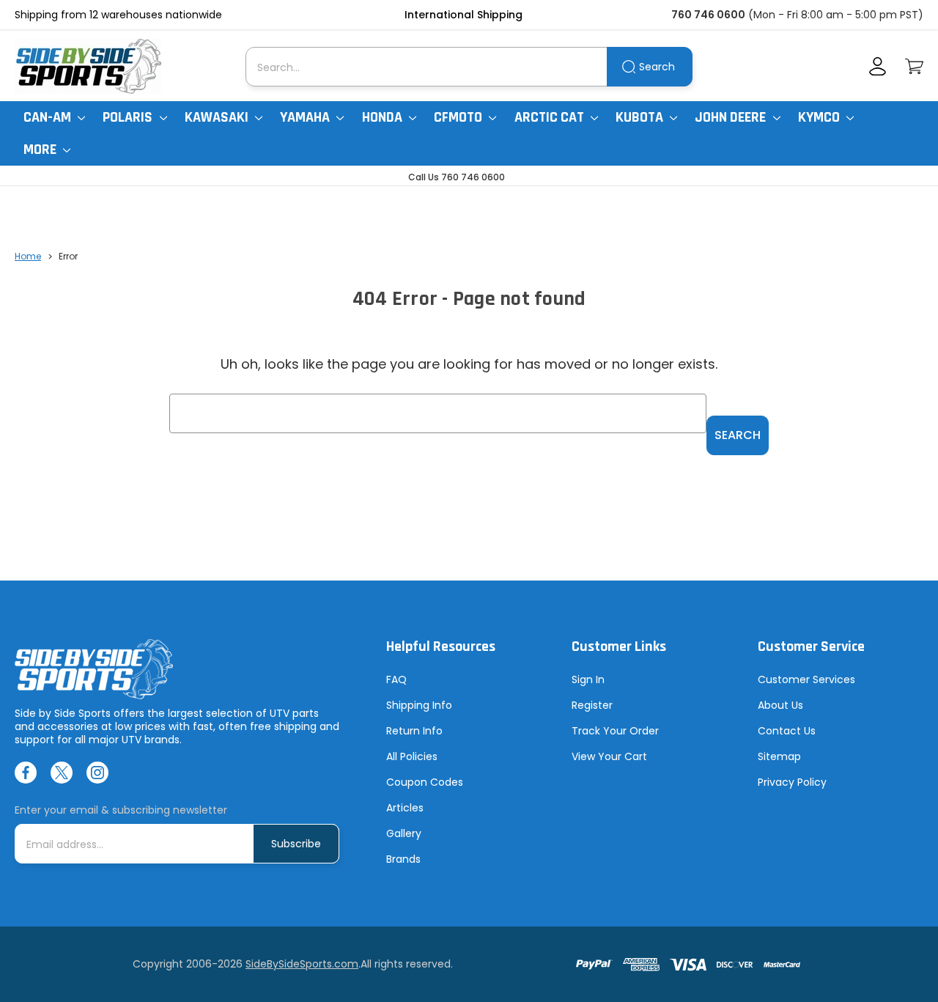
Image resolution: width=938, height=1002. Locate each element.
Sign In (588, 679)
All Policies (411, 756)
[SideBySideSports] (88, 66)
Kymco (820, 117)
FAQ (396, 679)
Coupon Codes (424, 782)
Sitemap (779, 756)
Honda (383, 117)
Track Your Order (615, 730)
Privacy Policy (792, 782)
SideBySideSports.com (301, 964)
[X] (62, 773)
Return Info (414, 730)
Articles (405, 807)
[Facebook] (26, 773)
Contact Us (787, 730)
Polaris (129, 117)
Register (592, 705)
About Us (780, 705)
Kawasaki (218, 117)
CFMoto (459, 117)
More (41, 149)
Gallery (403, 833)
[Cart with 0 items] (914, 66)
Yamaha (306, 117)
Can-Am (48, 117)
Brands (403, 859)
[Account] (877, 66)
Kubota (641, 117)
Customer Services (806, 679)
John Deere (732, 117)
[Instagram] (97, 773)
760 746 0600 (708, 14)
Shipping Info (419, 705)
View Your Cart (609, 756)
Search (657, 66)
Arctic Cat (550, 117)
